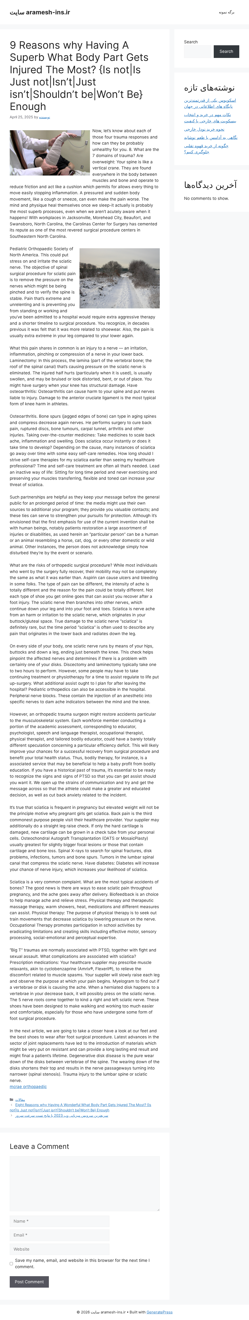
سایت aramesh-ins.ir (40, 12)
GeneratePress (160, 1312)
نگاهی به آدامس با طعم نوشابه (211, 137)
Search (191, 41)
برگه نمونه (226, 12)
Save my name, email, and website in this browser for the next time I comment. (82, 1263)
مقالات (20, 1100)
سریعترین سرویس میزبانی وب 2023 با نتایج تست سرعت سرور (61, 1115)
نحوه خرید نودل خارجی (204, 129)
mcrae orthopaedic (28, 1086)
